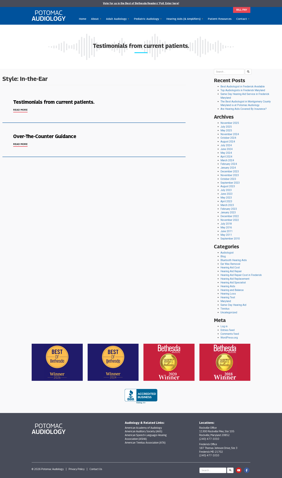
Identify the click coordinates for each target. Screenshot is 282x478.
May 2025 (226, 130)
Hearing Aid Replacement (234, 278)
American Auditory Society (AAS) (143, 431)
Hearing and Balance (232, 290)
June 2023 (226, 193)
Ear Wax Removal (230, 263)
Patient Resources (219, 18)
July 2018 (226, 223)
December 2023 (229, 171)
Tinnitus (224, 308)
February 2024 (228, 163)
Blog (223, 256)
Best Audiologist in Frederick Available (242, 86)
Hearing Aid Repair (231, 271)
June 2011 (226, 231)
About (95, 18)
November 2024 (229, 134)
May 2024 (226, 152)
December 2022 (229, 216)
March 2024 (227, 160)
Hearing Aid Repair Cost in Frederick (241, 275)
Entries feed (227, 330)
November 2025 (229, 122)
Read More (20, 109)
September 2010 (230, 238)
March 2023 (227, 205)
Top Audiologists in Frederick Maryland (242, 90)
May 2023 (226, 197)
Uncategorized (228, 312)
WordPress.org (229, 337)
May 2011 (226, 234)
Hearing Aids (227, 286)
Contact (242, 18)
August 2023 (227, 186)
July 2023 (226, 190)
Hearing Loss (228, 293)
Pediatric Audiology (147, 18)
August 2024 (227, 141)
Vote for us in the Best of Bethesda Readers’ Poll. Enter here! (141, 3)
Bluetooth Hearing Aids (233, 260)
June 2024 (226, 149)
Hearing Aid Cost (230, 267)
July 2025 (226, 126)
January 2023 (228, 212)
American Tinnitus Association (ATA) (145, 442)
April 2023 (226, 201)
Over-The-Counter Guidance (44, 136)
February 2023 (228, 208)
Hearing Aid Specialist (233, 282)
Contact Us (96, 469)
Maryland (225, 301)
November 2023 (229, 175)
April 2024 (226, 156)
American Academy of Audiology (143, 427)
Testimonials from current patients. (53, 102)
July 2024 (226, 145)
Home (82, 18)
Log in (223, 326)
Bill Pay (241, 9)
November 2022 (229, 220)
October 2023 (228, 179)
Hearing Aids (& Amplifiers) (183, 18)
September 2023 (230, 182)
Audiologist (227, 252)
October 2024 (228, 137)
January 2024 (228, 167)
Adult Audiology (116, 18)
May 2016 (226, 227)
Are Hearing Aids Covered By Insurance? (243, 108)
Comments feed (229, 333)
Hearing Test (227, 297)
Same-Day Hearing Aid (233, 304)
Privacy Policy (77, 469)
